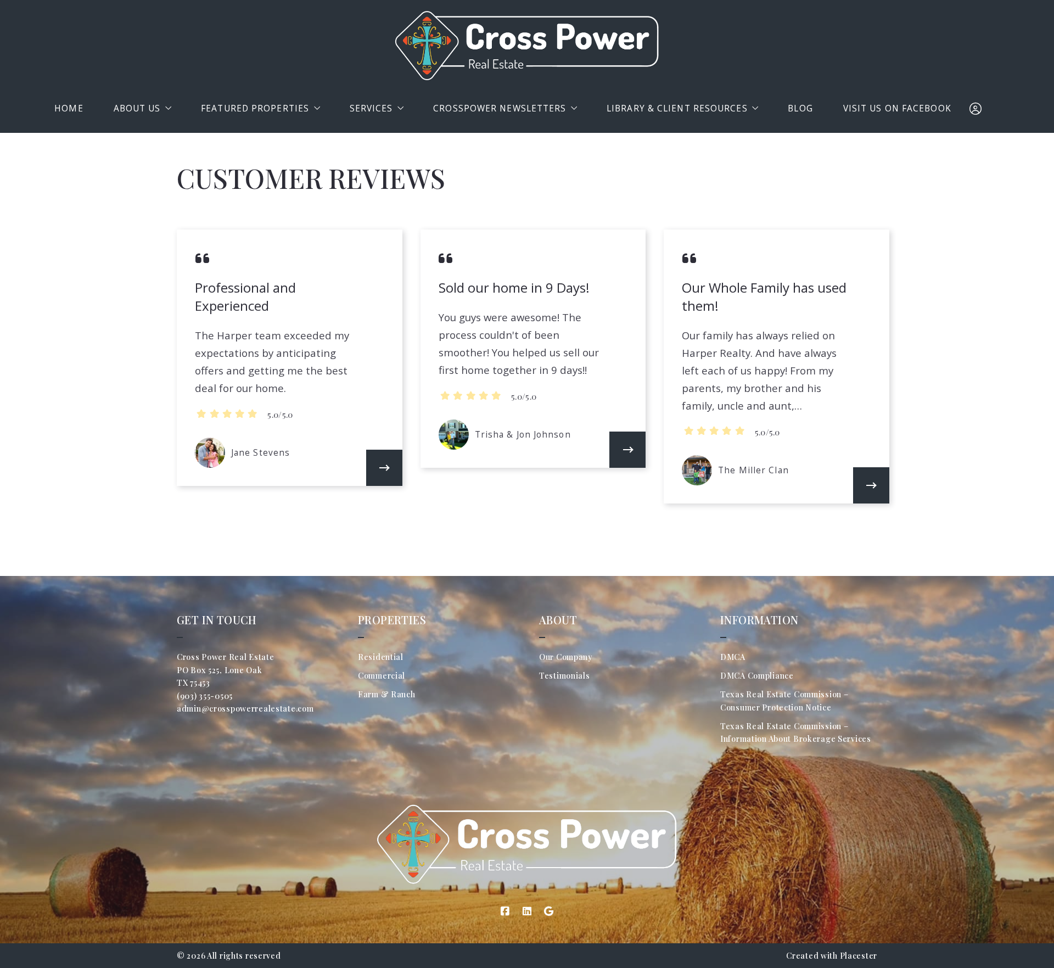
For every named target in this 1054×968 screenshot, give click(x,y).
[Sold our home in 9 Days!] (627, 450)
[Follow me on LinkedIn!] (527, 911)
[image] (210, 453)
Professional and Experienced (245, 296)
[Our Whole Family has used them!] (871, 485)
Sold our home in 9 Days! (514, 287)
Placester (858, 955)
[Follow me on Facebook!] (505, 911)
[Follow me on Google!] (549, 911)
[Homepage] (527, 45)
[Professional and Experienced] (384, 468)
